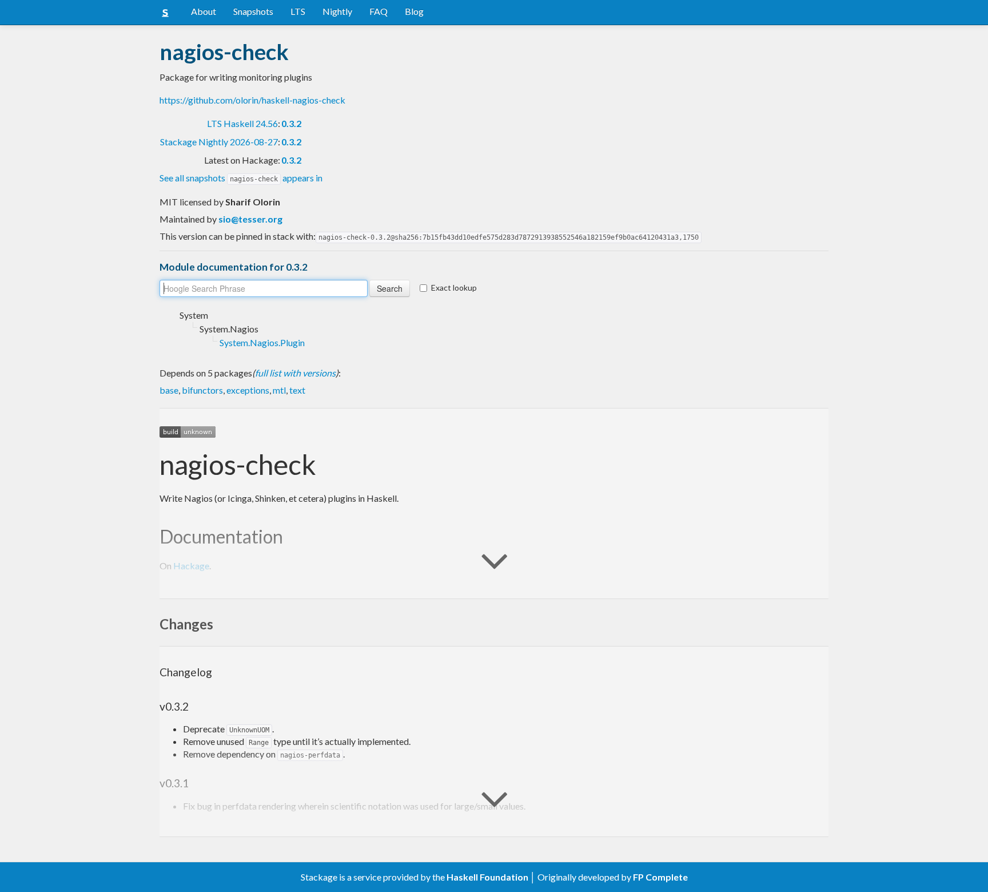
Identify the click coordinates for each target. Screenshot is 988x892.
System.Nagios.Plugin (262, 342)
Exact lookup (454, 287)
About (203, 11)
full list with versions (295, 372)
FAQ (378, 11)
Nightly (337, 11)
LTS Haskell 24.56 (242, 123)
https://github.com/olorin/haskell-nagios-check (252, 99)
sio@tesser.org (250, 218)
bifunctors (202, 389)
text (297, 389)
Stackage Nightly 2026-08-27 (219, 141)
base (169, 389)
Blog (414, 11)
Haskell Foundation (487, 876)
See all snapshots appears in (241, 177)
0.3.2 (291, 123)
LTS (297, 11)
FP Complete (660, 876)
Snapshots (253, 11)
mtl (279, 389)
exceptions (247, 389)
